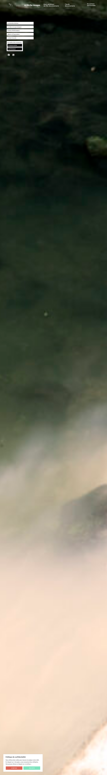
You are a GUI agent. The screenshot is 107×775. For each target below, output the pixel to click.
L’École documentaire (70, 5)
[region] (23, 763)
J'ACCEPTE (32, 768)
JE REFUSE (14, 768)
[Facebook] (9, 55)
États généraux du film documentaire (51, 5)
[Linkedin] (13, 55)
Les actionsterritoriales (91, 4)
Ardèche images (32, 5)
